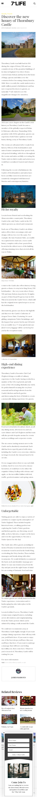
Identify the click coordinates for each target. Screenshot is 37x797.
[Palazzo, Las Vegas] (9, 719)
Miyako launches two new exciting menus (26, 709)
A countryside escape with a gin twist (26, 728)
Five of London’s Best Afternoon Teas (8, 709)
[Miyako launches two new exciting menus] (28, 701)
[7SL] (18, 3)
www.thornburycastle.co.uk (15, 662)
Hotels (4, 14)
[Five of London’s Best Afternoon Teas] (9, 701)
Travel (9, 14)
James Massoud (21, 28)
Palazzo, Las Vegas (7, 727)
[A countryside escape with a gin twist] (28, 719)
